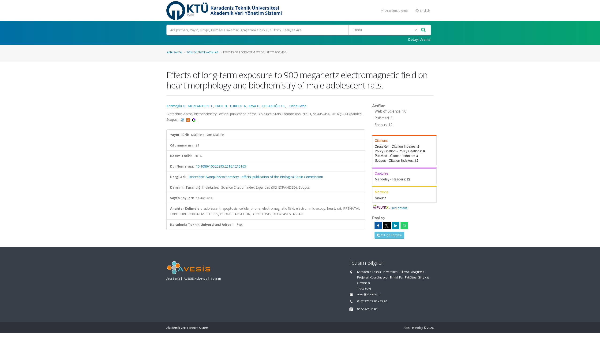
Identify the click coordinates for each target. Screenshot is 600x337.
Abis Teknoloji (413, 328)
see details (399, 207)
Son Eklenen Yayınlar (202, 52)
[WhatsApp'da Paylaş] (404, 225)
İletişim (216, 279)
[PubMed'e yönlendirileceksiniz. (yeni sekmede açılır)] (183, 119)
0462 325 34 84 (367, 309)
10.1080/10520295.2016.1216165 (221, 166)
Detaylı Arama (419, 39)
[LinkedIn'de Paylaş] (395, 225)
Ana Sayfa (174, 52)
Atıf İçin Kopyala (391, 235)
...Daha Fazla (296, 106)
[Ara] (423, 30)
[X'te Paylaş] (387, 225)
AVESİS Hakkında (195, 279)
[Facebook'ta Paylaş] (378, 225)
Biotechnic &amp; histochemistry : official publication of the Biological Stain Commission (256, 177)
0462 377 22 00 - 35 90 (372, 301)
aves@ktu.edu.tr (368, 294)
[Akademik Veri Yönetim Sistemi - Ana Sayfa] (187, 10)
